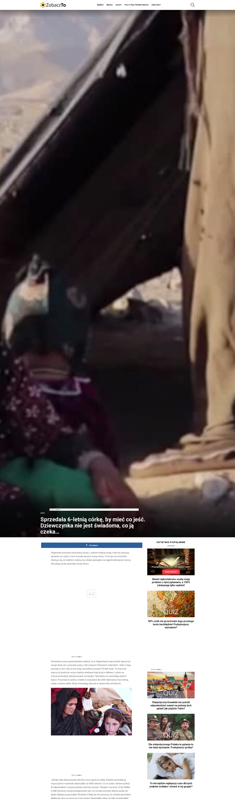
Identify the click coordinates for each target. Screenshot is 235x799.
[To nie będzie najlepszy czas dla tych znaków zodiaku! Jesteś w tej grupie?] (171, 766)
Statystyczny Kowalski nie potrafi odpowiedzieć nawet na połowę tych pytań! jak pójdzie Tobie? (171, 705)
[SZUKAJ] (193, 5)
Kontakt (156, 5)
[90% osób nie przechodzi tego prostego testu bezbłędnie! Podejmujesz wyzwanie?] (171, 604)
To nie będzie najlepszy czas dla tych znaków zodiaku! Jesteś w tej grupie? (171, 785)
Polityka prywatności (136, 5)
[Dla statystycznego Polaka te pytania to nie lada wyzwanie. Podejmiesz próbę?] (171, 727)
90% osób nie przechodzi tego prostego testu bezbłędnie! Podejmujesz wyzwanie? (171, 624)
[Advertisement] (94, 502)
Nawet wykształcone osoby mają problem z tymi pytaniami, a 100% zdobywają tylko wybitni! (171, 582)
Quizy (119, 5)
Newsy (100, 5)
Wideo (110, 5)
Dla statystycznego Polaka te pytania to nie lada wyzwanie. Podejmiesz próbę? (171, 746)
